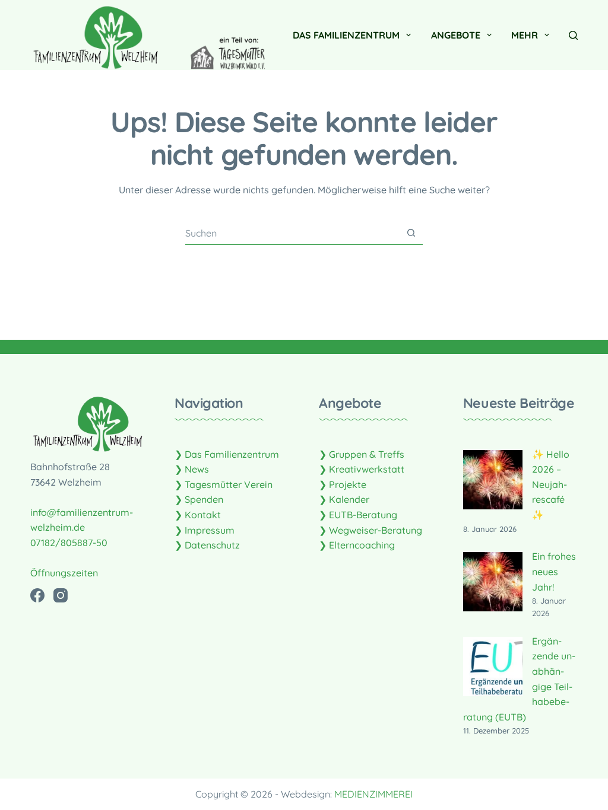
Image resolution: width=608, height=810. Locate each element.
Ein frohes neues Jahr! (554, 571)
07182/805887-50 (68, 542)
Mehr (524, 35)
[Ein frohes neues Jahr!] (492, 581)
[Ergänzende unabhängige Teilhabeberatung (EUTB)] (492, 666)
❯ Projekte (342, 484)
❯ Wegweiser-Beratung (370, 530)
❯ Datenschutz (207, 545)
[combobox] (292, 233)
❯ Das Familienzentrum (227, 454)
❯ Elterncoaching (357, 545)
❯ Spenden (199, 499)
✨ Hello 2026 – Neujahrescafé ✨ (550, 484)
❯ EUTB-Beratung (358, 515)
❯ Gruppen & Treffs (361, 454)
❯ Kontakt (198, 515)
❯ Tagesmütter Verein (224, 484)
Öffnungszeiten (64, 573)
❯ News (192, 469)
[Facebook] (37, 595)
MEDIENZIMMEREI (373, 794)
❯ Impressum (205, 530)
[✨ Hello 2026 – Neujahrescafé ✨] (492, 479)
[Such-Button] (411, 232)
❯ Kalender (344, 499)
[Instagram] (60, 595)
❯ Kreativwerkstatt (361, 469)
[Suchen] (573, 35)
